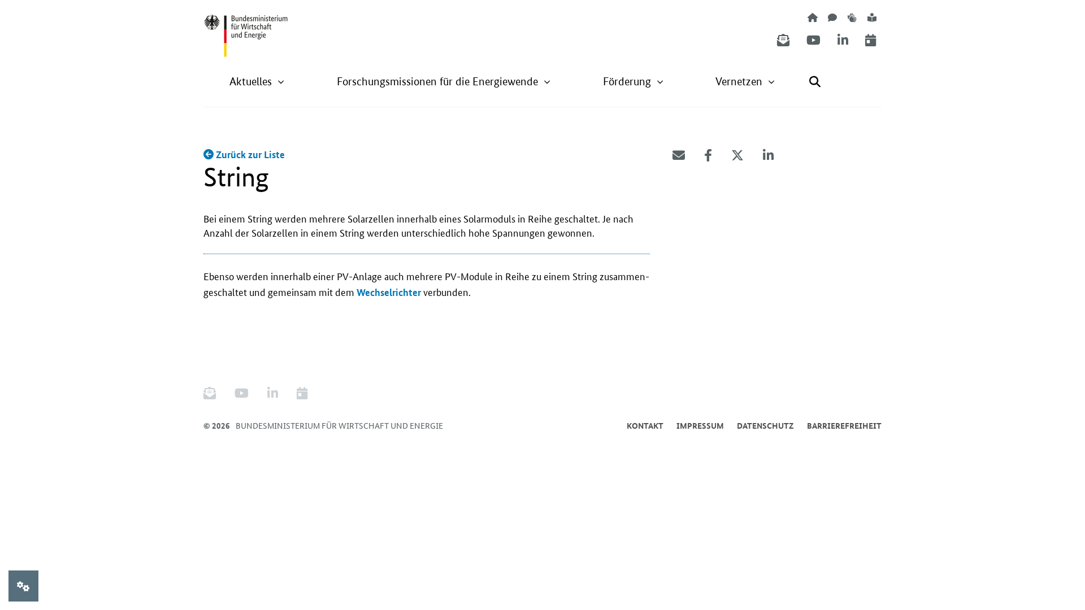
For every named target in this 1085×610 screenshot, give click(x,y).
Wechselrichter (389, 292)
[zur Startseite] (812, 17)
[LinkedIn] (843, 40)
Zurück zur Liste (249, 154)
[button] (257, 82)
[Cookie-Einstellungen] (23, 586)
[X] (737, 155)
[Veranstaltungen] (871, 40)
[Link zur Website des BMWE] (245, 29)
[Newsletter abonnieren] (783, 40)
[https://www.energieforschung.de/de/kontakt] (832, 17)
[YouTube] (813, 40)
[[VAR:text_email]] (679, 155)
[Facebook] (708, 155)
